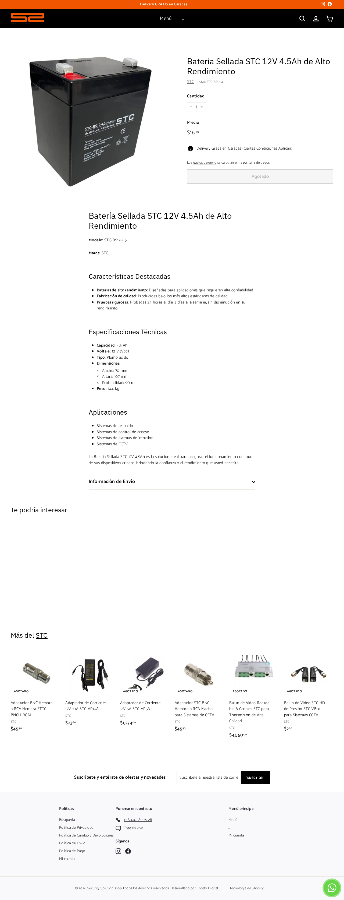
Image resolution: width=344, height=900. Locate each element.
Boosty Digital (207, 888)
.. (183, 19)
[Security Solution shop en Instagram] (118, 851)
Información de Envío (112, 482)
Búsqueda (67, 820)
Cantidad (196, 96)
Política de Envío (72, 843)
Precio (193, 122)
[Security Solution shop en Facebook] (128, 851)
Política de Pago (72, 851)
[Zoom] (90, 121)
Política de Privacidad (76, 828)
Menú (165, 19)
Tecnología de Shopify (247, 888)
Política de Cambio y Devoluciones (86, 835)
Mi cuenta (67, 859)
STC (190, 81)
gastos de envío (205, 162)
